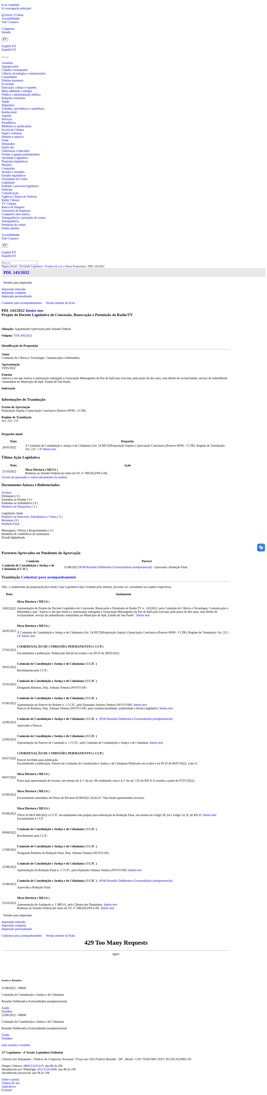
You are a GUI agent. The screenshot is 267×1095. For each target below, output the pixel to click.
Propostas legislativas (15, 161)
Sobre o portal (10, 1079)
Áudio (5, 1008)
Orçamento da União (14, 179)
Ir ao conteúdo (10, 4)
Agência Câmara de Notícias (19, 196)
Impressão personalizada (17, 296)
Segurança (8, 105)
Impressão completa (14, 292)
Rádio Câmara (10, 200)
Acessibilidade (11, 18)
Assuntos (7, 63)
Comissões (8, 168)
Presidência (9, 122)
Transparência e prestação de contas (24, 217)
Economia (8, 84)
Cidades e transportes (15, 70)
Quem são (8, 147)
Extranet (7, 1090)
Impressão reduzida (13, 289)
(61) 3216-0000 (47, 1069)
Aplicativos (9, 1086)
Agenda (6, 115)
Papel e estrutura (12, 133)
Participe (7, 189)
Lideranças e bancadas (15, 150)
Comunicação (10, 193)
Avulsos (7, 492)
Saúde (5, 101)
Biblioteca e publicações (16, 126)
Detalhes (7, 1011)
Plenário (7, 165)
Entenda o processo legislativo (20, 186)
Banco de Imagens (13, 207)
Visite (5, 140)
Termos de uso (11, 1083)
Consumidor (9, 77)
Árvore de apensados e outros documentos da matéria (34, 477)
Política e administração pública (21, 94)
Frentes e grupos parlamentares (21, 154)
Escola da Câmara (13, 129)
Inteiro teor (35, 310)
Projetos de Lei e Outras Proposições (65, 266)
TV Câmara (9, 203)
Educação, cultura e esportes (19, 87)
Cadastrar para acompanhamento (22, 303)
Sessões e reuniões (13, 172)
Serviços (7, 119)
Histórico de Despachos (16, 506)
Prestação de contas (14, 224)
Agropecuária (10, 66)
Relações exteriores (13, 98)
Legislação (8, 182)
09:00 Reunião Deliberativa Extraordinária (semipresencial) (115, 567)
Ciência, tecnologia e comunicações (24, 73)
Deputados (8, 143)
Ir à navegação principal (16, 8)
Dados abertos (10, 228)
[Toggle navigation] (3, 57)
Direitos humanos (12, 80)
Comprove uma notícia (16, 214)
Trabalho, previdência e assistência (23, 108)
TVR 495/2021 (22, 335)
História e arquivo (13, 136)
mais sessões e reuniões (16, 1045)
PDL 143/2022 (16, 272)
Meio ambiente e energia (17, 91)
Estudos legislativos (14, 175)
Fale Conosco (10, 22)
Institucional (9, 112)
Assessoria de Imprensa (16, 210)
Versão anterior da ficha (60, 303)
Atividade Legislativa (15, 158)
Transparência (10, 221)
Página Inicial (9, 266)
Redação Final (10, 523)
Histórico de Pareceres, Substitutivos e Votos (29, 516)
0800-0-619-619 (33, 1065)
